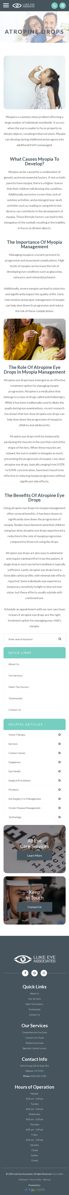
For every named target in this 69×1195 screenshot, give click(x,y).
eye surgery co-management (25, 798)
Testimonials (15, 698)
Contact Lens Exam (34, 1037)
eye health (15, 771)
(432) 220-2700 (38, 1076)
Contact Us (15, 709)
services (13, 743)
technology (15, 817)
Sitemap (46, 1179)
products (14, 789)
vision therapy (17, 734)
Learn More (34, 855)
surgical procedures (19, 780)
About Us (14, 664)
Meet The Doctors (19, 686)
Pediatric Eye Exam (34, 1043)
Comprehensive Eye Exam (34, 1032)
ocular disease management (24, 807)
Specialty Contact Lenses (35, 1048)
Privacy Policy (35, 1179)
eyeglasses (15, 762)
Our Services (15, 675)
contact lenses (17, 752)
